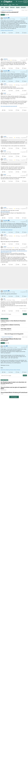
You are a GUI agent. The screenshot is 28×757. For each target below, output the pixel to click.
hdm (4, 298)
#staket (18, 369)
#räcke (15, 369)
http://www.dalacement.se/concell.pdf (9, 106)
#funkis (11, 369)
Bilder (13, 4)
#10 (26, 207)
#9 (26, 174)
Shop (17, 4)
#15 (26, 298)
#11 (26, 220)
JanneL (4, 246)
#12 (26, 234)
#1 (26, 17)
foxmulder (5, 17)
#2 (26, 58)
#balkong (8, 369)
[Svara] (6, 15)
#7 (26, 150)
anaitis (4, 83)
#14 (26, 290)
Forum (10, 4)
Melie (4, 346)
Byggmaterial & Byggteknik (16, 333)
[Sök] (16, 1)
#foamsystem (10, 30)
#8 (26, 158)
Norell (4, 93)
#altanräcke (3, 369)
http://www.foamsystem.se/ (6, 229)
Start (2, 4)
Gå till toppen (14, 396)
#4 (26, 83)
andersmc (5, 59)
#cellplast (3, 30)
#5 (26, 93)
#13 (26, 246)
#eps (6, 30)
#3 (26, 70)
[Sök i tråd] (8, 15)
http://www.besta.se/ (5, 211)
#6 (26, 136)
